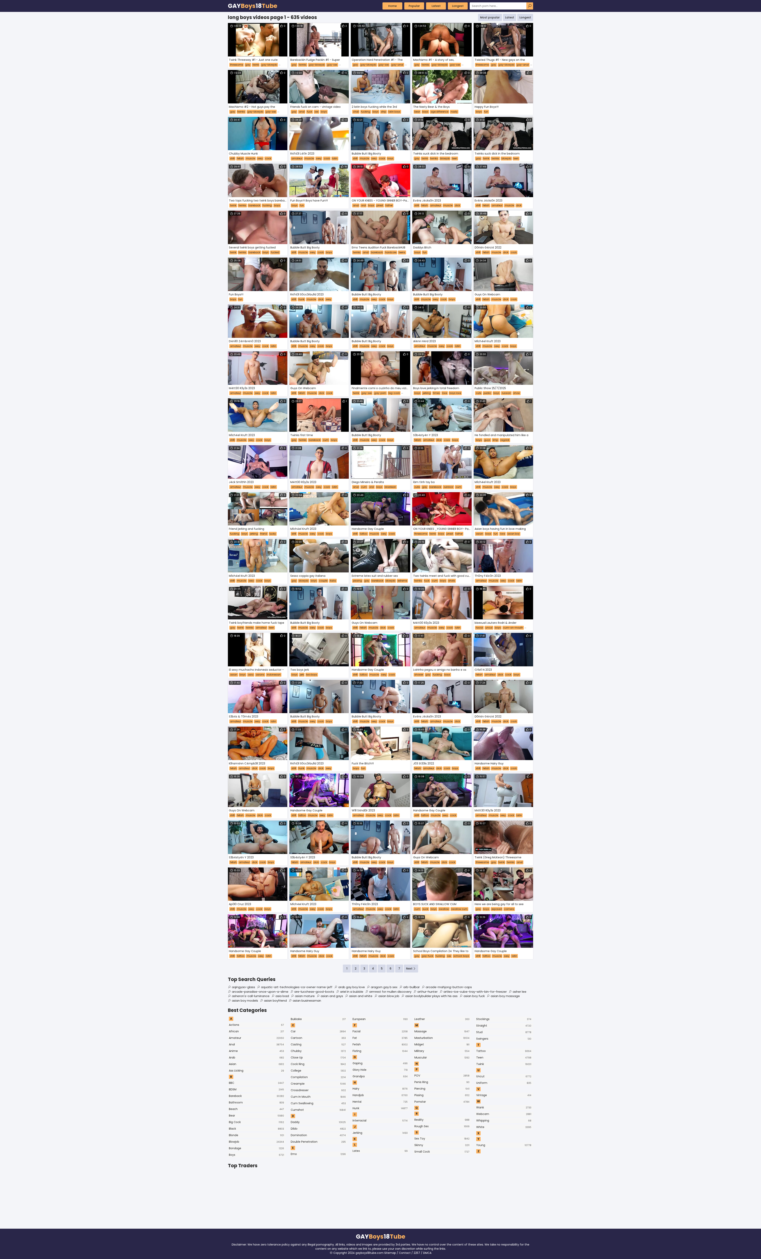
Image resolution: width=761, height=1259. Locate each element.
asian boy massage (505, 996)
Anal (256, 1044)
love (444, 393)
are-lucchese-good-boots (314, 992)
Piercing (441, 1089)
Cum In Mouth (318, 1097)
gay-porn (380, 393)
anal (302, 111)
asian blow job (388, 996)
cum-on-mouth (513, 627)
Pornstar (441, 1102)
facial (479, 627)
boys (324, 111)
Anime (256, 1051)
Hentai (380, 1102)
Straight (503, 1026)
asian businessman (307, 1000)
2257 (417, 1253)
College (318, 1071)
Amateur (256, 1038)
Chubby (318, 1051)
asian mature (305, 996)
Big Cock (256, 1122)
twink (256, 64)
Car (318, 1031)
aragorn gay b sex (384, 987)
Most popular (490, 17)
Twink (503, 1064)
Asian (256, 1064)
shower (418, 674)
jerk (302, 674)
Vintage (503, 1095)
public (487, 393)
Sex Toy (441, 1139)
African (256, 1031)
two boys (311, 674)
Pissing (441, 1095)
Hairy (380, 1089)
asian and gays (332, 996)
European (380, 1019)
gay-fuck (427, 956)
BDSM (256, 1089)
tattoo (363, 533)
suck (425, 909)
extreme (402, 580)
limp (495, 440)
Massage (441, 1031)
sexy (260, 158)
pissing (357, 580)
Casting (318, 1044)
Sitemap (390, 1253)
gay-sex (332, 64)
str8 (232, 158)
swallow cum (459, 909)
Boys (256, 1155)
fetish (240, 158)
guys (487, 440)
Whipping (503, 1120)
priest (380, 205)
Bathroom (256, 1102)
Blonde (256, 1135)
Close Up (318, 1057)
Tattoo (503, 1051)
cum (326, 440)
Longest (458, 6)
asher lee (519, 992)
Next (409, 969)
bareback (254, 205)
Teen (503, 1057)
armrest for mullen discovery (390, 992)
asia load (282, 996)
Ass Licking (256, 1071)
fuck (309, 111)
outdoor (448, 487)
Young (503, 1145)
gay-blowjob (269, 64)
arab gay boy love (351, 987)
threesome (236, 64)
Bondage (256, 1148)
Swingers (503, 1039)
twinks (302, 64)
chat (356, 111)
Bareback (256, 1096)
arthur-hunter (427, 992)
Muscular (441, 1057)
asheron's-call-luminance (251, 996)
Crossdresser (318, 1090)
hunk (301, 299)
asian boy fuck (474, 996)
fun (486, 111)
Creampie (318, 1084)
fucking (365, 111)
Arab (256, 1057)
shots (451, 580)
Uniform (503, 1083)
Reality (441, 1120)
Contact (405, 1253)
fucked (275, 252)
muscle (250, 158)
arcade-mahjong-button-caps (449, 987)
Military (441, 1051)
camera (509, 909)
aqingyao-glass (243, 987)
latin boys (394, 111)
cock (268, 158)
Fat (380, 1038)
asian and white (360, 996)
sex (316, 111)
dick (457, 205)
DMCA (427, 1253)
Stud (503, 1032)
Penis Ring (441, 1082)
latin (334, 158)
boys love (455, 393)
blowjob (445, 158)
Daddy (318, 1122)
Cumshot (318, 1110)
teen (454, 158)
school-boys (461, 956)
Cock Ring (318, 1064)
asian (479, 533)
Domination (318, 1135)
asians (260, 674)
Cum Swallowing (318, 1103)
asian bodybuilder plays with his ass (431, 996)
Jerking (380, 1133)
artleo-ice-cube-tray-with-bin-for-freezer (475, 992)
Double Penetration (318, 1142)
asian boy (513, 533)
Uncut (503, 1076)
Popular (414, 6)
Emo (318, 1154)
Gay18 (252, 6)
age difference (439, 111)
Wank (503, 1107)
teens (402, 252)
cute (478, 393)
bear (417, 111)
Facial (380, 1031)
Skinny (441, 1145)
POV (441, 1076)
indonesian (274, 674)
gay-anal (397, 64)
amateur (297, 158)
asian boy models (245, 1000)
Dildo (318, 1129)
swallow (444, 909)
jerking (427, 393)
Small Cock (441, 1152)
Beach (256, 1109)
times (436, 393)
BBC (256, 1083)
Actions (256, 1025)
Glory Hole (380, 1070)
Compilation (318, 1077)
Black (256, 1129)
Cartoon (318, 1038)
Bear (256, 1116)
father (389, 205)
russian (506, 393)
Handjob (380, 1095)
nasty (454, 111)
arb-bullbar (411, 987)
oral (363, 205)
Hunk (380, 1108)
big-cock (394, 393)
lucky (273, 533)
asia (250, 674)
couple (323, 580)
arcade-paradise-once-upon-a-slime (260, 992)
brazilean (390, 487)
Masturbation (441, 1038)
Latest (436, 6)
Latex (380, 1151)
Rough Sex (441, 1126)
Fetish (380, 1044)
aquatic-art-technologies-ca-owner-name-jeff (296, 987)
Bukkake (318, 1019)
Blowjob (256, 1142)
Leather (441, 1019)
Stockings (503, 1019)
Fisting (380, 1051)
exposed (496, 909)
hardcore (390, 252)
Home (392, 6)
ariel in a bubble (351, 992)
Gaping (380, 1063)
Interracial (380, 1120)
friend (263, 533)
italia (333, 580)
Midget (441, 1044)
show (516, 393)
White (503, 1127)
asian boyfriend (275, 1000)
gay (247, 64)
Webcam (503, 1114)
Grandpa (380, 1076)
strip (383, 111)
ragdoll (504, 440)
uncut (488, 627)
